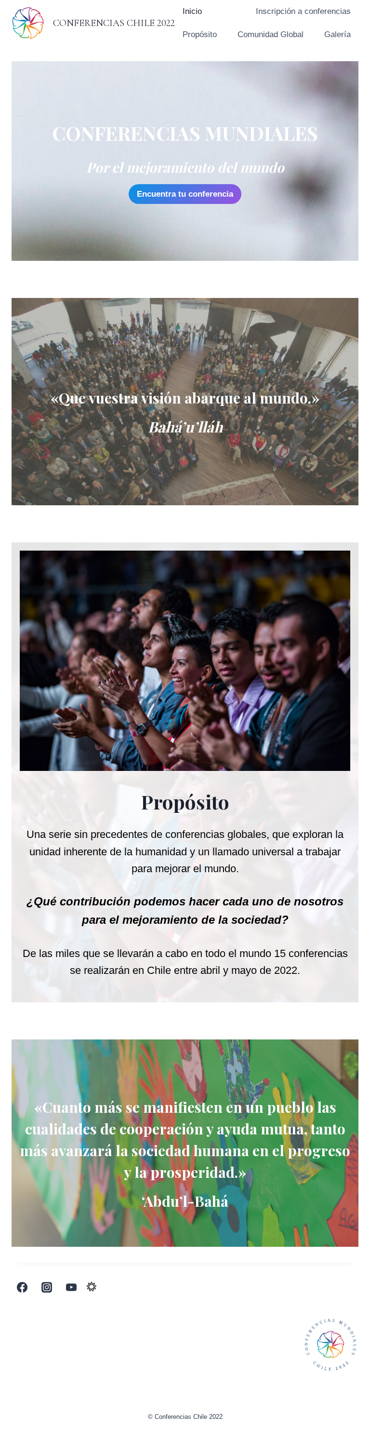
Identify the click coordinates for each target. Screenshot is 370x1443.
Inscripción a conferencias (303, 11)
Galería (337, 34)
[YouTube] (71, 1287)
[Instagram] (46, 1287)
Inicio (192, 11)
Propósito (200, 34)
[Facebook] (22, 1287)
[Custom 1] (91, 1287)
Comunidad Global (271, 34)
